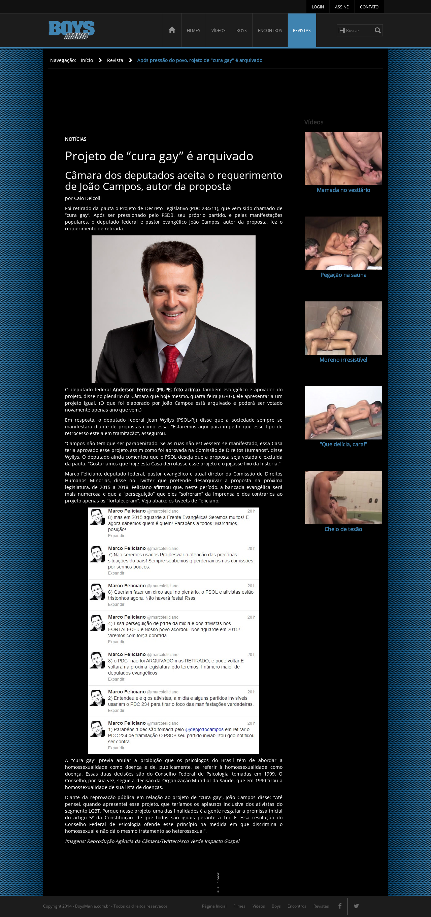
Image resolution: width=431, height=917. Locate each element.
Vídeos (218, 30)
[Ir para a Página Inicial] (171, 30)
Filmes (193, 30)
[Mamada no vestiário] (343, 159)
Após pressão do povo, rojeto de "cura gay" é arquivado (199, 60)
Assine (342, 7)
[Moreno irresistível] (343, 328)
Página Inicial (214, 906)
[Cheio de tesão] (343, 497)
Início (87, 60)
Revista (115, 60)
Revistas (302, 30)
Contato (369, 7)
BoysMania (101, 31)
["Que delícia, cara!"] (343, 412)
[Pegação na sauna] (343, 243)
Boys (241, 30)
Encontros (270, 30)
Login (318, 7)
